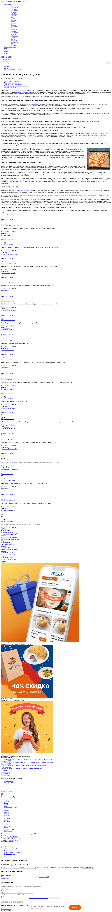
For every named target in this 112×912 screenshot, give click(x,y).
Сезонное (14, 6)
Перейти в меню (9, 782)
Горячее (13, 25)
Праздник (14, 40)
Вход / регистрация (10, 47)
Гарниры (14, 28)
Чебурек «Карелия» (6, 359)
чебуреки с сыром (104, 133)
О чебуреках (8, 831)
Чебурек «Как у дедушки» (8, 480)
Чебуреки (14, 9)
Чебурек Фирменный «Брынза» (10, 225)
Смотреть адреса (9, 781)
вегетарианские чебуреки (23, 92)
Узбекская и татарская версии (13, 84)
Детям (13, 43)
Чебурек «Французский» (8, 459)
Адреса (6, 51)
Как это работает (36, 908)
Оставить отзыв (9, 829)
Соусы (13, 37)
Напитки (14, 34)
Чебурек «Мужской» (7, 244)
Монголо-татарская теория (12, 83)
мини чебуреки (27, 151)
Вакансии (7, 826)
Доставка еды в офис (10, 807)
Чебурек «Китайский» (7, 521)
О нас (6, 53)
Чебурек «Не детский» (7, 282)
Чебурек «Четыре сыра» (8, 320)
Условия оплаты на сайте (11, 850)
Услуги (6, 827)
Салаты (13, 15)
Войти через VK (44, 877)
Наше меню (7, 4)
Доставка (7, 50)
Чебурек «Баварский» (7, 379)
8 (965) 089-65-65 (13, 840)
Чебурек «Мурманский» (8, 500)
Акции (6, 48)
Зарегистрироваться (54, 898)
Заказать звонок (5, 61)
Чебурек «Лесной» (6, 340)
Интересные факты (10, 87)
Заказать (6, 233)
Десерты (13, 31)
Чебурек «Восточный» (7, 419)
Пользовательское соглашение (13, 852)
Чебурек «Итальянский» (8, 301)
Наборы (13, 12)
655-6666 (6, 59)
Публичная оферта (9, 854)
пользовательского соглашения (74, 867)
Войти (36, 877)
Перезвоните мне (88, 867)
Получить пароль (6, 910)
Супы (13, 18)
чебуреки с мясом (33, 104)
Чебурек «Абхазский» (7, 439)
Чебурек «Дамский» (7, 398)
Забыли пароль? (5, 878)
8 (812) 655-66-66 (12, 837)
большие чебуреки (23, 190)
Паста (13, 21)
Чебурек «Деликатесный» (8, 263)
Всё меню (7, 818)
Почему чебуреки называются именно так (16, 86)
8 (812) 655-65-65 (16, 838)
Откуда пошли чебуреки (11, 81)
